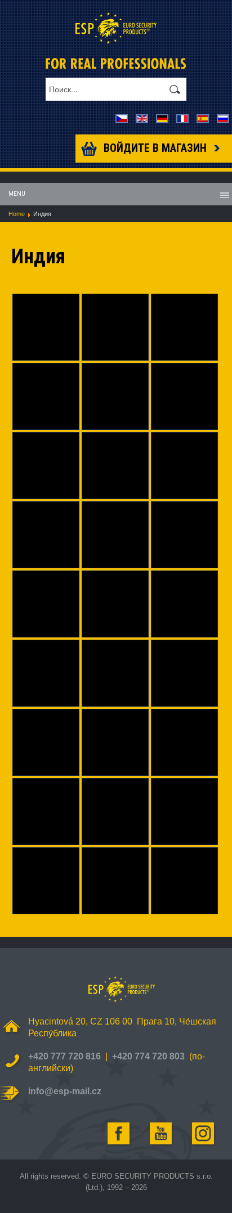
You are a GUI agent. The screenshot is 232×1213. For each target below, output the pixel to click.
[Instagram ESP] (204, 1133)
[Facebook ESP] (119, 1133)
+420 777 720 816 (64, 1056)
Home (16, 213)
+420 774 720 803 (148, 1056)
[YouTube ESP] (162, 1133)
